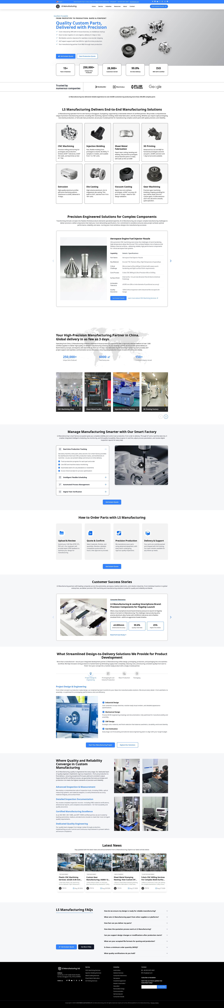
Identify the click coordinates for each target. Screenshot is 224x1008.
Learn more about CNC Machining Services (142, 299)
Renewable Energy (119, 989)
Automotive (116, 971)
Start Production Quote (87, 57)
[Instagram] (167, 2)
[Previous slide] (53, 261)
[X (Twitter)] (159, 2)
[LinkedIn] (155, 2)
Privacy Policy (154, 1003)
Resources (117, 6)
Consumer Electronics (120, 976)
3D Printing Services (91, 981)
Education (116, 987)
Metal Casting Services (92, 976)
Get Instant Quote (66, 57)
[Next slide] (170, 261)
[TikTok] (152, 2)
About (125, 6)
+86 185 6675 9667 (149, 971)
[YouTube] (157, 2)
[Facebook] (165, 2)
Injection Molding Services (93, 974)
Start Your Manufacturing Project (100, 746)
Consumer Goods (118, 997)
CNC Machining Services (92, 971)
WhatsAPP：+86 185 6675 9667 (119, 2)
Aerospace (116, 979)
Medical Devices (118, 974)
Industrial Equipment (119, 981)
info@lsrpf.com (134, 2)
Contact (132, 6)
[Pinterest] (162, 2)
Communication (118, 992)
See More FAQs (86, 948)
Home (94, 6)
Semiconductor (118, 995)
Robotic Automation (119, 984)
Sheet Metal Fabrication (92, 979)
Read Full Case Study (117, 635)
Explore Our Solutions (127, 746)
